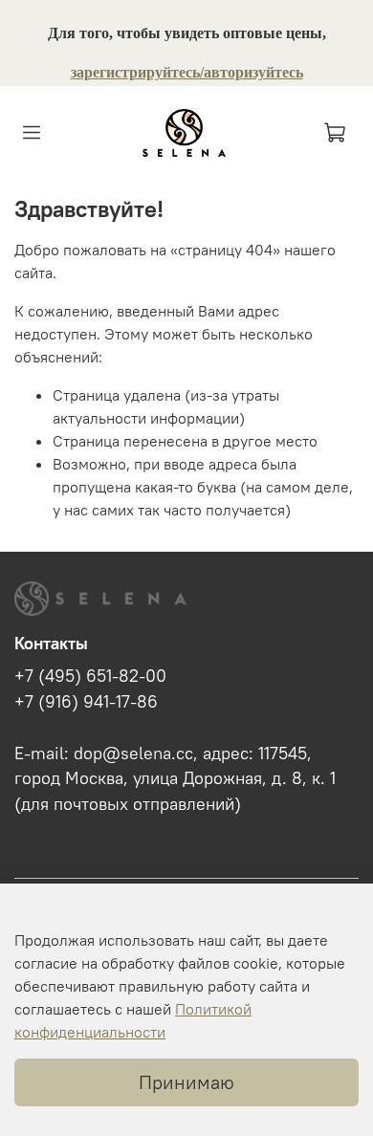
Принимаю (186, 1082)
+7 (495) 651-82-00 (90, 676)
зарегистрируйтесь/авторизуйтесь (187, 72)
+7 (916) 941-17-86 (86, 701)
